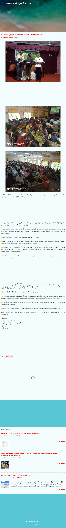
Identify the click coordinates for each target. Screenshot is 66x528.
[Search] (64, 4)
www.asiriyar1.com (18, 3)
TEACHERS (9, 357)
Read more (61, 442)
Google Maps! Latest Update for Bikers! (15, 475)
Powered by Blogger (34, 521)
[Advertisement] (33, 19)
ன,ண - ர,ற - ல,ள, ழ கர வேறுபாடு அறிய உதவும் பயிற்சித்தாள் (20, 433)
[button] (64, 35)
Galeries (37, 524)
